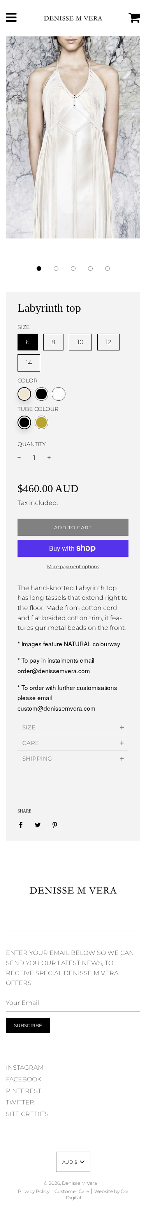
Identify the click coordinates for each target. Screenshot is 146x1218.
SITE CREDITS (27, 1114)
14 (29, 362)
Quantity (32, 444)
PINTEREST (23, 1091)
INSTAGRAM (25, 1067)
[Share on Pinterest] (55, 824)
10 (80, 342)
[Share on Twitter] (38, 824)
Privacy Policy (33, 1191)
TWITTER (20, 1102)
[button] (38, 268)
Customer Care (72, 1191)
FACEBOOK (23, 1079)
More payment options (73, 566)
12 (108, 342)
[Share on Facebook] (23, 824)
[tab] (73, 727)
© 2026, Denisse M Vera (70, 1183)
